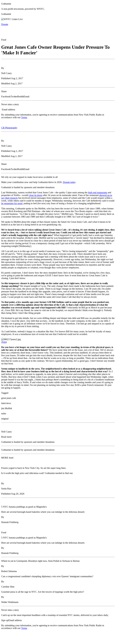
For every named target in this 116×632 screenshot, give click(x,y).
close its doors (35, 195)
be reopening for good (11, 203)
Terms (24, 117)
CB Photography (9, 127)
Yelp (4, 342)
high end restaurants (97, 192)
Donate (4, 24)
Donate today (69, 182)
